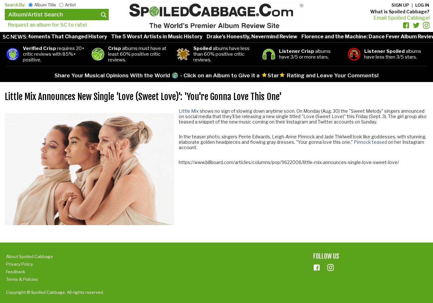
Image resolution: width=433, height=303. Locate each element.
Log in (422, 5)
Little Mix (189, 111)
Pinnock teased (370, 142)
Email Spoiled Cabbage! (402, 18)
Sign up (400, 5)
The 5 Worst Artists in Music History (150, 37)
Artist (70, 4)
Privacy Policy (19, 264)
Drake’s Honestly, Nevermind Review (245, 37)
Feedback (15, 271)
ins (330, 267)
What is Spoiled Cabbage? (399, 11)
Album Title (45, 4)
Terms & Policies (22, 279)
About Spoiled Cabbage (29, 256)
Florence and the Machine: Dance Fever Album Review (361, 37)
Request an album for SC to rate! (47, 25)
